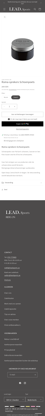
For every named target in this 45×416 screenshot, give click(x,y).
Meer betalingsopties (22, 129)
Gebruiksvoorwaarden (13, 355)
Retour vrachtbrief (11, 339)
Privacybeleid (9, 350)
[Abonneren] (35, 374)
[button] (4, 9)
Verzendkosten (13, 89)
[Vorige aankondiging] (4, 2)
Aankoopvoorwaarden (13, 344)
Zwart (16, 97)
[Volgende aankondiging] (41, 2)
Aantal (4, 102)
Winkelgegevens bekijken (14, 141)
